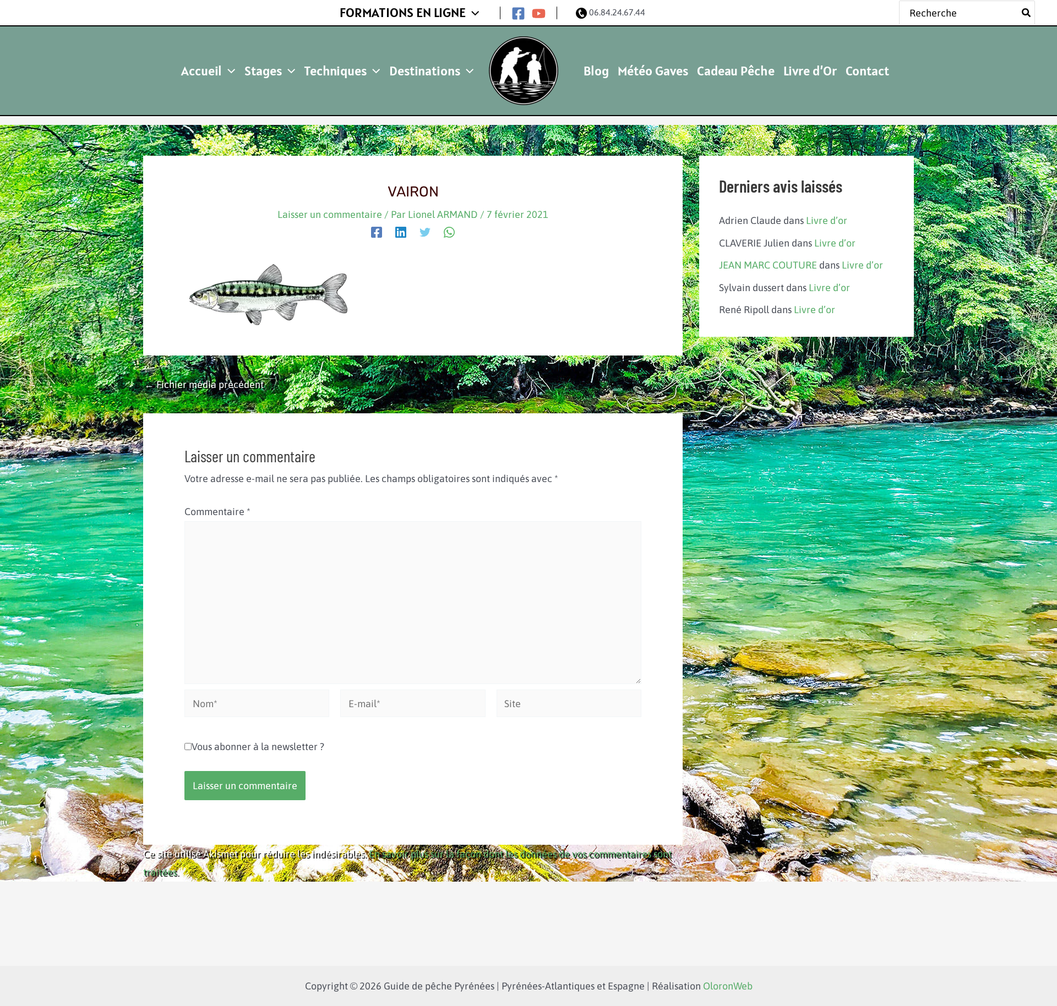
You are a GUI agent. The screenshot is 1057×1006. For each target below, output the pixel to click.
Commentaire (217, 511)
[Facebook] (518, 13)
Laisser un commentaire (329, 214)
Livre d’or (826, 220)
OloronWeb (728, 986)
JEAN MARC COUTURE (768, 265)
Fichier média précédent (204, 385)
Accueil (201, 70)
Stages (263, 70)
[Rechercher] (1027, 13)
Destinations (424, 70)
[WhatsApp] (449, 231)
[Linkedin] (400, 231)
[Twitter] (425, 231)
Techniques (335, 70)
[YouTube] (539, 13)
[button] (472, 12)
